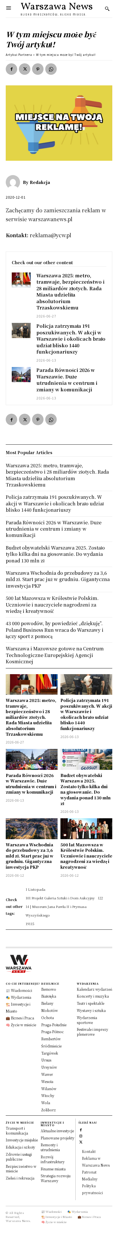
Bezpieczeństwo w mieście (21, 1169)
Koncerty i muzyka (93, 996)
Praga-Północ (52, 1031)
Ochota (47, 1017)
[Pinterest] (38, 69)
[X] (24, 69)
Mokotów (49, 1010)
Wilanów (48, 1088)
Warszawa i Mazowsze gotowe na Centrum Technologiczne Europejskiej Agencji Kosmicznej (55, 655)
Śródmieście (51, 1045)
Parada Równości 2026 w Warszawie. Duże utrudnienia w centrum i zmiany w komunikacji (66, 380)
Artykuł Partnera (19, 54)
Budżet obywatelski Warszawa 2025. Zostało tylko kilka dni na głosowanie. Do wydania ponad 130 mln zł (85, 789)
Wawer (47, 1074)
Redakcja (40, 182)
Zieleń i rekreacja (20, 1178)
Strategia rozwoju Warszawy (55, 1178)
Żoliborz (48, 1109)
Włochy (47, 1095)
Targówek (49, 1053)
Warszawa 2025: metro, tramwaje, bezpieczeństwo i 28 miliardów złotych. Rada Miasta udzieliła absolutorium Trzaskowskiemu (70, 291)
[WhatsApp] (51, 69)
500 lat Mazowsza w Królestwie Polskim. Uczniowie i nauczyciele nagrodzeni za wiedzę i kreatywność (86, 856)
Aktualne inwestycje (57, 1130)
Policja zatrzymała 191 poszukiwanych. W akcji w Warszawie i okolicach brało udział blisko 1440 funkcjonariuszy (70, 339)
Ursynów (49, 1067)
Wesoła (47, 1081)
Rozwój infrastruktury (53, 1159)
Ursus (46, 1060)
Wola (45, 1102)
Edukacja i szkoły (20, 1147)
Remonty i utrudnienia (50, 1147)
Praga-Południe (53, 1024)
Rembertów (51, 1038)
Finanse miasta (53, 1168)
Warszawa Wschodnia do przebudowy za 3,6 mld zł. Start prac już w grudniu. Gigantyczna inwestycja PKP (30, 856)
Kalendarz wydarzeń (94, 989)
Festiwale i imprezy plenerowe (92, 1032)
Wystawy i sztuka (91, 1010)
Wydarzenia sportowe (87, 1020)
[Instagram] (80, 1135)
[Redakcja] (14, 182)
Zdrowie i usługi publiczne (19, 1157)
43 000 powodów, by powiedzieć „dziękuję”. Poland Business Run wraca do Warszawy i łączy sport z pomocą (54, 629)
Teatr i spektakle (90, 1003)
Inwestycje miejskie (22, 1139)
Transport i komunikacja (17, 1130)
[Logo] (59, 964)
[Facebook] (11, 69)
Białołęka (48, 996)
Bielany (47, 1003)
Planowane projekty (57, 1137)
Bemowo (48, 989)
